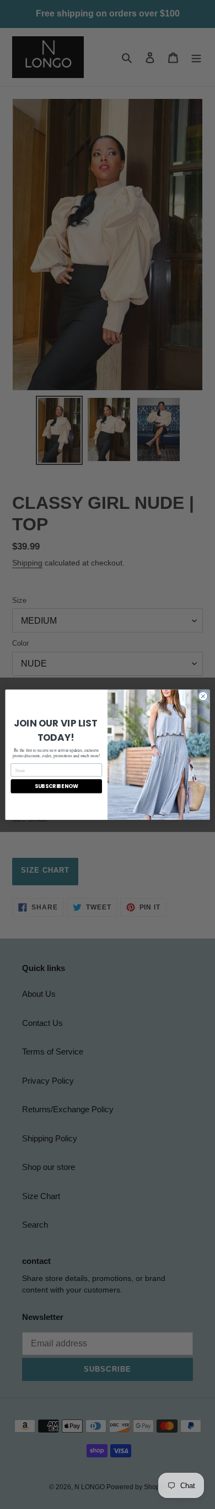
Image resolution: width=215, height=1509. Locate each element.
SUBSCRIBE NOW (56, 786)
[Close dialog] (203, 696)
